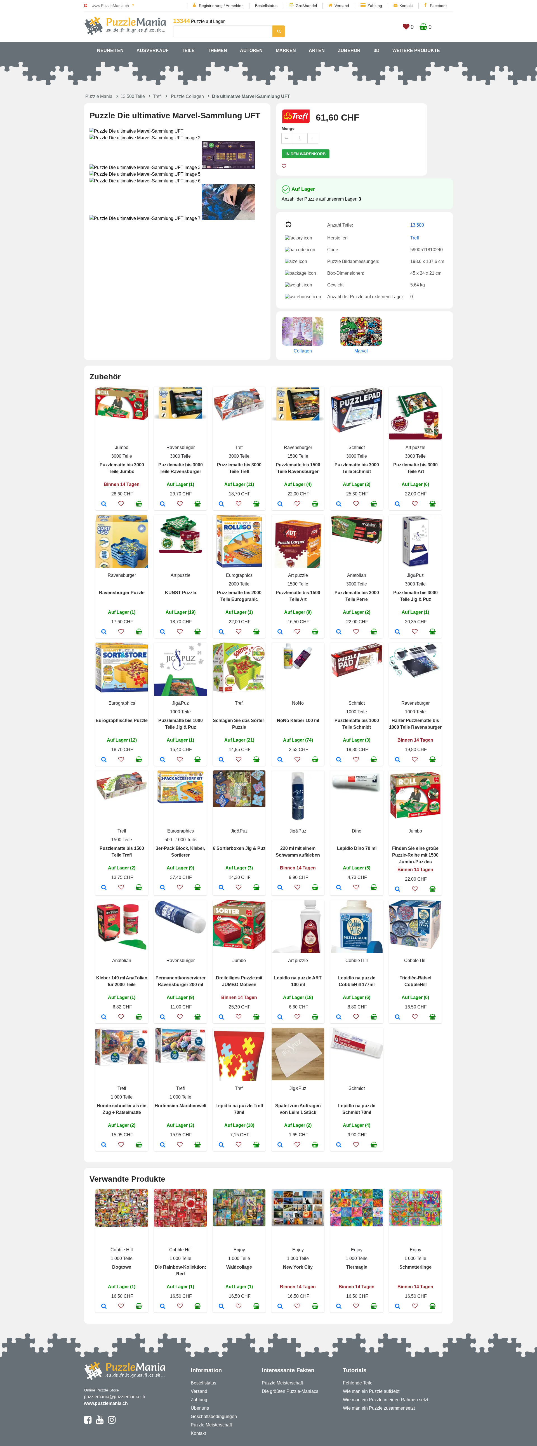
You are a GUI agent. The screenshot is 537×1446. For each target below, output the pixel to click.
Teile (188, 50)
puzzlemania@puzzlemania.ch (114, 1396)
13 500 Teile (133, 96)
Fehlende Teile (358, 1383)
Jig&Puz (415, 575)
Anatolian (356, 575)
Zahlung (375, 5)
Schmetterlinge (415, 1267)
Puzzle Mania (98, 96)
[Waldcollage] (221, 1306)
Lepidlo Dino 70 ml (356, 848)
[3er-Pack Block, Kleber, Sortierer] (162, 888)
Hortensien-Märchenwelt (180, 1105)
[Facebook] (87, 1422)
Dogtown (121, 1267)
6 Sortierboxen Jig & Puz (239, 848)
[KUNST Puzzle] (162, 632)
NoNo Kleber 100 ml (298, 720)
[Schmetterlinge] (397, 1306)
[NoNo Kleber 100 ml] (280, 760)
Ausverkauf (152, 50)
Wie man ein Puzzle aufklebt (371, 1391)
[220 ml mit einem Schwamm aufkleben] (280, 888)
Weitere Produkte (416, 50)
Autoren (251, 50)
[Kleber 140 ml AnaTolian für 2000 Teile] (104, 1017)
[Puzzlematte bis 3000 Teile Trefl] (221, 504)
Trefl (157, 96)
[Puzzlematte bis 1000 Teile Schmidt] (338, 760)
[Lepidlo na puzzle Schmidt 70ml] (338, 1145)
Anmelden (235, 5)
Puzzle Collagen (187, 96)
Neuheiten (110, 50)
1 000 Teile (122, 1097)
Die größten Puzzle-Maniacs (290, 1391)
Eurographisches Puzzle (122, 720)
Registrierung (211, 5)
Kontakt (406, 5)
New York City (298, 1267)
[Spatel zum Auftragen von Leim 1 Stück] (280, 1145)
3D (377, 50)
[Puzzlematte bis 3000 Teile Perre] (338, 632)
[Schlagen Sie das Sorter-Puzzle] (221, 760)
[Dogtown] (104, 1306)
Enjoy (239, 1249)
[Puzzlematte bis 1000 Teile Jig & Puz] (162, 760)
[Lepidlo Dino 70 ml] (338, 888)
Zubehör (349, 50)
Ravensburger (180, 447)
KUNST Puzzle (180, 592)
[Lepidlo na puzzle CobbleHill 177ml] (338, 1017)
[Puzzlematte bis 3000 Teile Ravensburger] (162, 504)
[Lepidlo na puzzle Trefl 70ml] (221, 1145)
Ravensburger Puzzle (122, 592)
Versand (342, 5)
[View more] (121, 418)
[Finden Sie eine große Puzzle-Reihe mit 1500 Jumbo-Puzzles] (397, 889)
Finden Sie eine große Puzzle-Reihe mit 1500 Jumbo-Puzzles (415, 855)
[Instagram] (112, 1422)
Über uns (200, 1408)
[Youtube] (99, 1422)
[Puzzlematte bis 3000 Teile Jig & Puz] (397, 632)
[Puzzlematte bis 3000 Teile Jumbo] (104, 504)
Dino (356, 831)
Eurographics (239, 575)
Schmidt (356, 447)
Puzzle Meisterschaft (211, 1425)
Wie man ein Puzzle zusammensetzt (379, 1408)
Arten (317, 50)
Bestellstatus (266, 5)
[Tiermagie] (338, 1306)
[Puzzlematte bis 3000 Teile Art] (397, 504)
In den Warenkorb (306, 154)
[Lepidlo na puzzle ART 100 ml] (280, 1017)
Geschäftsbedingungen (214, 1416)
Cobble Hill (356, 960)
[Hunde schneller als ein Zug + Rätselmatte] (104, 1145)
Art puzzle (415, 447)
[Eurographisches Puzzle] (104, 760)
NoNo (298, 703)
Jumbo (121, 447)
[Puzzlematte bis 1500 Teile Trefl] (104, 888)
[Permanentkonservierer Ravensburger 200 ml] (162, 1017)
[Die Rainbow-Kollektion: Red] (162, 1306)
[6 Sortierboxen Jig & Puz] (221, 888)
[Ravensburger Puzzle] (104, 632)
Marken (286, 50)
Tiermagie (356, 1267)
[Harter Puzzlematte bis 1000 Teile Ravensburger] (397, 760)
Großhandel (306, 5)
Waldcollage (239, 1267)
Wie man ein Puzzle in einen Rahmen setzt (385, 1399)
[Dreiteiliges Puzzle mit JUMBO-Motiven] (221, 1017)
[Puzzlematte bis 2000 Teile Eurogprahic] (221, 632)
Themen (217, 50)
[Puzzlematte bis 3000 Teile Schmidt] (338, 504)
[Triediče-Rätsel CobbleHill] (397, 1017)
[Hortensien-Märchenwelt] (162, 1145)
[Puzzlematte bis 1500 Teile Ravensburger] (280, 504)
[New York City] (280, 1306)
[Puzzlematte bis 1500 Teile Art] (280, 632)
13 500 (417, 225)
